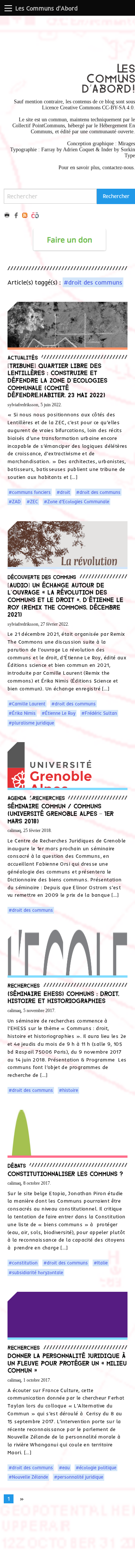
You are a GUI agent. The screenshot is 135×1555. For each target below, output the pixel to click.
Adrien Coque (78, 149)
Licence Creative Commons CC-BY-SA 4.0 (88, 107)
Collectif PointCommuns (38, 125)
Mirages (126, 143)
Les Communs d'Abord (46, 8)
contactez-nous (118, 167)
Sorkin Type (128, 152)
